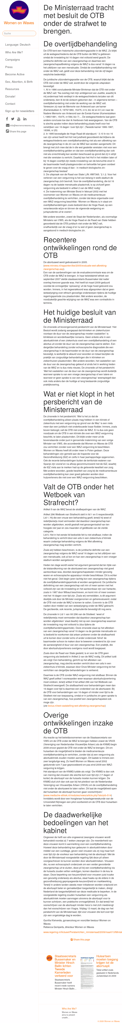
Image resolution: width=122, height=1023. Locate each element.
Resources (12, 89)
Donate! (10, 96)
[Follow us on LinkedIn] (25, 119)
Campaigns (12, 59)
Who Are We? (14, 52)
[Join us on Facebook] (7, 119)
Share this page (17, 131)
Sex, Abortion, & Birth (19, 81)
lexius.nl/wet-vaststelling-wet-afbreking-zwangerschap (76, 705)
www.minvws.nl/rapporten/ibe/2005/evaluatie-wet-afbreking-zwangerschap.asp (75, 267)
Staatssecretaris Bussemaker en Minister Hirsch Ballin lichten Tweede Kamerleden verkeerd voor (65, 966)
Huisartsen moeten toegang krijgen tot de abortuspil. (107, 961)
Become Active (15, 74)
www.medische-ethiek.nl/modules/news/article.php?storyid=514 (77, 795)
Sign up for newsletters (19, 111)
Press (9, 67)
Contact (10, 103)
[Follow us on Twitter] (12, 119)
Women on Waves (19, 22)
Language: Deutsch (17, 44)
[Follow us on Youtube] (19, 119)
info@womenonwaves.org (22, 125)
